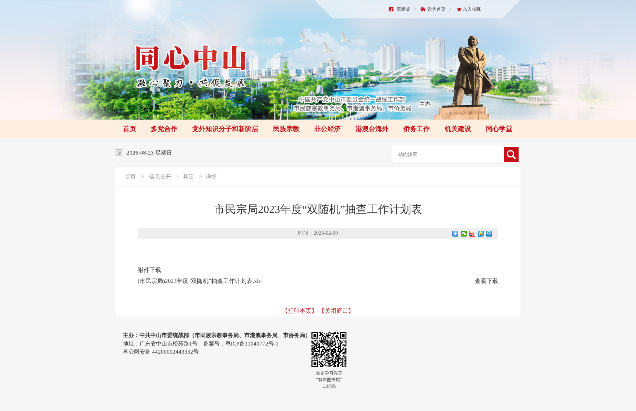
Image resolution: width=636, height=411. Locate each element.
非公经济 (327, 128)
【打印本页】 (299, 311)
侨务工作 (416, 128)
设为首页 (436, 9)
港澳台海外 (372, 128)
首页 (129, 128)
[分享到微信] (464, 234)
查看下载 (486, 281)
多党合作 (164, 128)
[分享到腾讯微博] (489, 234)
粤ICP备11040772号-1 (252, 344)
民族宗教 (286, 128)
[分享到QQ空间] (481, 234)
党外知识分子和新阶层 (225, 128)
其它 (188, 177)
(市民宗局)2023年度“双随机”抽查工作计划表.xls (199, 281)
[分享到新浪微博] (472, 234)
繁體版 (403, 9)
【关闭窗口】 (336, 311)
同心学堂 (499, 128)
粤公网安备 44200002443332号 (161, 352)
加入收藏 (472, 9)
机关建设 (458, 128)
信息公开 (160, 177)
